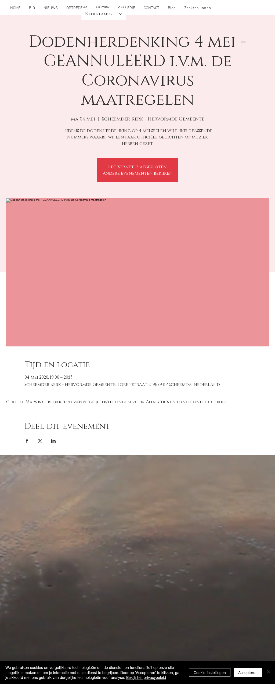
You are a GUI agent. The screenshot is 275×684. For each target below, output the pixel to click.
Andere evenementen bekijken (138, 173)
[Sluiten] (268, 672)
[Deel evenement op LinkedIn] (53, 441)
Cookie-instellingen (210, 672)
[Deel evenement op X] (40, 441)
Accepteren (248, 672)
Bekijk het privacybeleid (146, 677)
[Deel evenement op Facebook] (27, 441)
